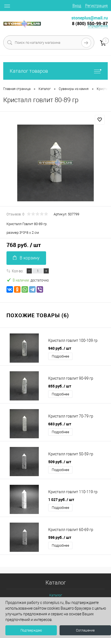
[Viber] (40, 289)
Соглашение (85, 630)
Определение (98, 26)
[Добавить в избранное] (100, 120)
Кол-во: (17, 270)
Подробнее (60, 356)
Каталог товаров (29, 71)
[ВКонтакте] (9, 289)
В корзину (30, 257)
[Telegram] (32, 289)
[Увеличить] (55, 163)
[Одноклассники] (17, 289)
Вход (76, 6)
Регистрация (96, 6)
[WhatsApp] (25, 289)
